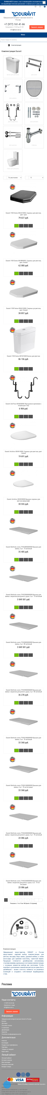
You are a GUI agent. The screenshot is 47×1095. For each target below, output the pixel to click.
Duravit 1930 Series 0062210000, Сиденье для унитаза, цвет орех (23, 214)
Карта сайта (5, 1051)
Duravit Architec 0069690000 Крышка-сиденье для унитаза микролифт (23, 500)
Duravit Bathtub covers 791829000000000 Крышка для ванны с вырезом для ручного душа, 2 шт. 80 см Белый (23, 691)
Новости (4, 1040)
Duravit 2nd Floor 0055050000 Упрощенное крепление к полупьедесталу (23, 405)
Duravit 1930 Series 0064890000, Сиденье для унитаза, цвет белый (23, 262)
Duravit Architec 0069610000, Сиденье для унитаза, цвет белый (23, 452)
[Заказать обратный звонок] (7, 1085)
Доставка (4, 1023)
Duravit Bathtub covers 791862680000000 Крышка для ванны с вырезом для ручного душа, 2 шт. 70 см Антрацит (23, 882)
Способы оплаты (7, 1025)
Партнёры (5, 1047)
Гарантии (4, 1032)
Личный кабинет (7, 1058)
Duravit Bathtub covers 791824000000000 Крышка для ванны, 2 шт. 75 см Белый (23, 548)
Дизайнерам (5, 1030)
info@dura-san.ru (15, 30)
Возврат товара (6, 1066)
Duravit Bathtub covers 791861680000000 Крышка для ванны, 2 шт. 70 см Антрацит (23, 786)
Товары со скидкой (7, 1049)
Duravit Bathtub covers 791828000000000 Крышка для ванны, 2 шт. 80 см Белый (23, 643)
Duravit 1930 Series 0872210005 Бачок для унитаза (23, 356)
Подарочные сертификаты (10, 1045)
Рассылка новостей (7, 1064)
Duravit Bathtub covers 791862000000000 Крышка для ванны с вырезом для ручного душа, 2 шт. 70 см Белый (23, 834)
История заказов (7, 1060)
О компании (5, 1027)
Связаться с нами (9, 1005)
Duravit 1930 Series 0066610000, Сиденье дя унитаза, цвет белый (23, 309)
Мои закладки (6, 1062)
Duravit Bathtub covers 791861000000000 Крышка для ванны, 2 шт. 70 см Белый (23, 739)
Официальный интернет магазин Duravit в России (16, 1019)
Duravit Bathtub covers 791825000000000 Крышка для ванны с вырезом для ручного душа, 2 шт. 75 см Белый (23, 595)
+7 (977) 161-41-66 (9, 1003)
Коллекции (5, 1043)
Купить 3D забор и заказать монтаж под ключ (31, 1084)
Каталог (4, 1021)
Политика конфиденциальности (11, 1034)
